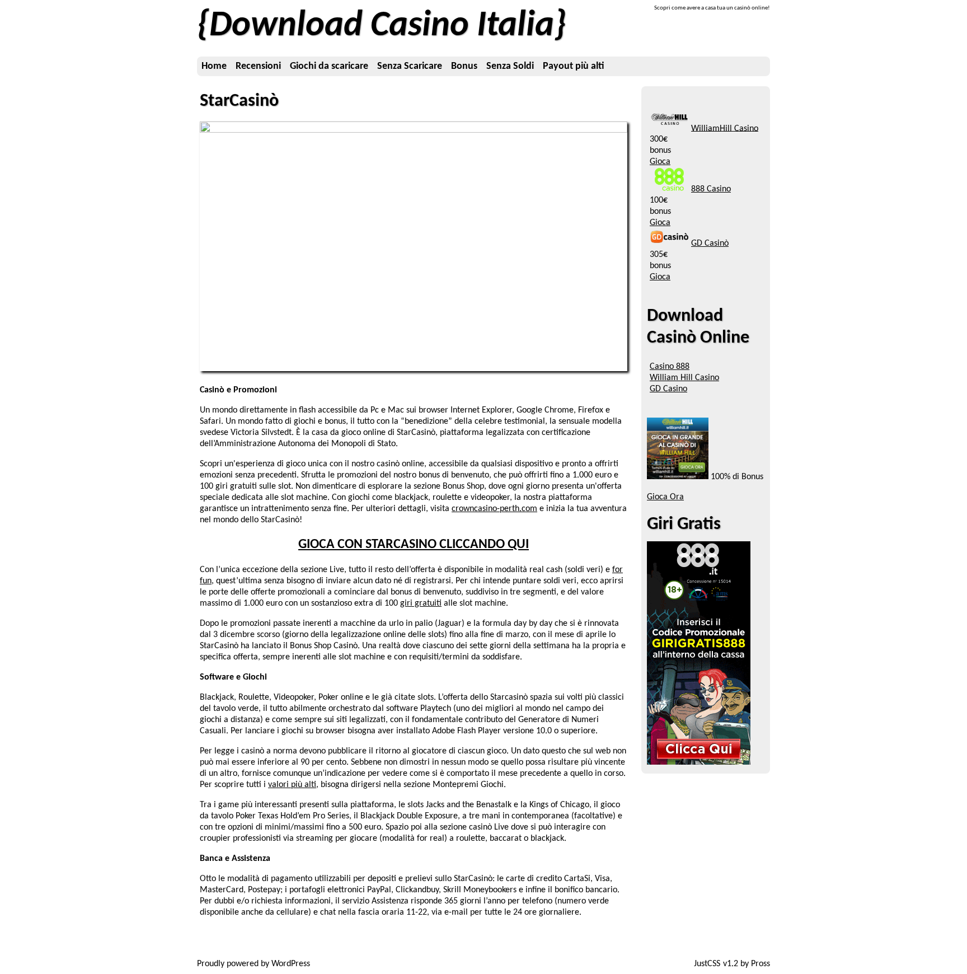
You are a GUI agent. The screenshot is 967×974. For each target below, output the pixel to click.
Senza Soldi (510, 66)
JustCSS (707, 963)
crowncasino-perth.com (494, 508)
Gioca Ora (665, 497)
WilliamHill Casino (724, 128)
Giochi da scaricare (329, 66)
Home (214, 66)
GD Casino (668, 389)
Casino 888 (669, 366)
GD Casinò (710, 243)
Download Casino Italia (381, 26)
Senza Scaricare (409, 66)
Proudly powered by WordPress (253, 963)
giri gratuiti (421, 603)
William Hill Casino (684, 377)
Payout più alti (573, 66)
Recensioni (258, 66)
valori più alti (292, 784)
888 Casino (711, 189)
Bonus (464, 66)
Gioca (660, 161)
